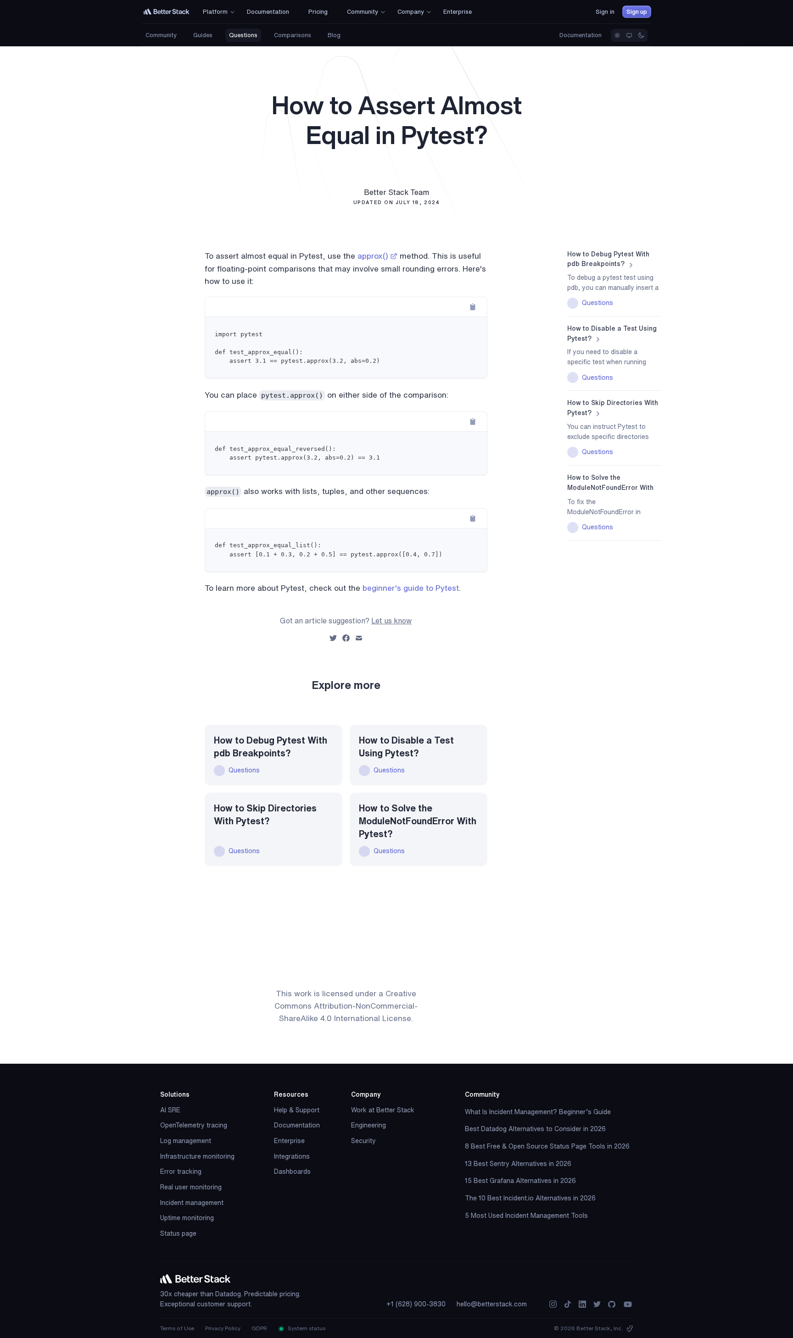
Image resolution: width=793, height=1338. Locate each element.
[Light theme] (617, 35)
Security (363, 1141)
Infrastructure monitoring (197, 1156)
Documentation (580, 35)
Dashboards (292, 1171)
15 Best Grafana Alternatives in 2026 (520, 1180)
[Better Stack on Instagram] (553, 1304)
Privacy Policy (222, 1328)
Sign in (605, 12)
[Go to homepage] (166, 11)
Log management (185, 1141)
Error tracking (180, 1171)
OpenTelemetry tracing (193, 1125)
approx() (372, 256)
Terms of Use (177, 1328)
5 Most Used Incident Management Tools (526, 1215)
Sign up (636, 12)
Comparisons (292, 35)
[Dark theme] (641, 35)
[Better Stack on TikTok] (567, 1304)
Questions (243, 35)
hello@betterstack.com (492, 1304)
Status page (178, 1233)
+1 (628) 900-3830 (416, 1304)
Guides (202, 35)
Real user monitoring (191, 1187)
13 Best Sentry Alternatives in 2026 (518, 1163)
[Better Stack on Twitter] (597, 1304)
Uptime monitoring (187, 1218)
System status (305, 1328)
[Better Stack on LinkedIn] (582, 1304)
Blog (334, 35)
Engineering (368, 1125)
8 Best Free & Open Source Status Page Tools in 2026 (547, 1146)
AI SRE (170, 1110)
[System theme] (629, 35)
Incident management (191, 1202)
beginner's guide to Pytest (411, 588)
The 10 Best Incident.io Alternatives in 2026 (530, 1198)
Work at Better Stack (382, 1110)
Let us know (391, 620)
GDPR (259, 1328)
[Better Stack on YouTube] (628, 1304)
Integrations (292, 1156)
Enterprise (289, 1141)
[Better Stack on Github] (611, 1304)
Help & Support (296, 1110)
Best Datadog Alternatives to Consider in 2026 (535, 1129)
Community (161, 35)
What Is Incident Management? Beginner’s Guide (538, 1112)
